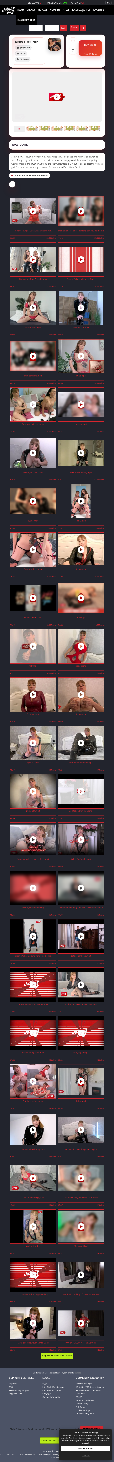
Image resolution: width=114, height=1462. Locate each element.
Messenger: (57, 2)
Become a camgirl (84, 1383)
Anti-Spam (81, 1407)
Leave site (86, 1456)
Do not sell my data (85, 1413)
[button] (57, 144)
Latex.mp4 (81, 1101)
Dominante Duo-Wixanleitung (33, 279)
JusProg (78, 1373)
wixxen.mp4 (81, 424)
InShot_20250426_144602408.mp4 (81, 1004)
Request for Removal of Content (57, 1355)
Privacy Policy (82, 1403)
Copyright (46, 1393)
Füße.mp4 (81, 376)
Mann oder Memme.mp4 (81, 763)
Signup (74, 27)
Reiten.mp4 (81, 569)
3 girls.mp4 (33, 521)
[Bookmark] (73, 51)
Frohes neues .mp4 (33, 618)
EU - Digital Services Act (53, 1387)
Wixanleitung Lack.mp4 (33, 1053)
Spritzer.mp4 (33, 763)
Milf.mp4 (33, 666)
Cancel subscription (51, 1390)
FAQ (11, 1387)
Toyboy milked (81, 1246)
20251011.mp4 (33, 811)
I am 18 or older (85, 1448)
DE (108, 2)
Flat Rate (55, 10)
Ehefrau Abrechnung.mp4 (33, 1149)
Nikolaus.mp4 (81, 666)
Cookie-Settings (83, 1410)
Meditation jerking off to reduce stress (81, 1294)
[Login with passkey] (83, 28)
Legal (44, 1383)
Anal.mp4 (81, 618)
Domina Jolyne (81, 10)
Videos (31, 10)
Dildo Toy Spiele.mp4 (81, 859)
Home (20, 10)
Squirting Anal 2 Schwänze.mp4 (33, 1004)
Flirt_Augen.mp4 (81, 1053)
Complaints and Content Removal (57, 1440)
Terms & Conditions (85, 1400)
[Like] (73, 41)
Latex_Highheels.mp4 (81, 956)
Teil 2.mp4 (81, 521)
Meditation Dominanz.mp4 (81, 811)
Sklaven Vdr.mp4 (81, 328)
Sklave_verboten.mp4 (33, 473)
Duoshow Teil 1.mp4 (33, 569)
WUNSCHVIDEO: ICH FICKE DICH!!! (80, 1343)
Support (13, 1383)
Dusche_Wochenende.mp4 (33, 908)
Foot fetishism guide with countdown (81, 1198)
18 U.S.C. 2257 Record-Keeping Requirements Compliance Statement (90, 1390)
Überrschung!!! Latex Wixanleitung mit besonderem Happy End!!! (33, 231)
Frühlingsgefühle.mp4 (33, 1101)
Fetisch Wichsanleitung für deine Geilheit (33, 956)
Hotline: (78, 2)
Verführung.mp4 (33, 328)
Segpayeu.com (16, 1393)
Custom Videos (26, 20)
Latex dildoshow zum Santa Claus (33, 1343)
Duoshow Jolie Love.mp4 (33, 424)
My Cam (42, 10)
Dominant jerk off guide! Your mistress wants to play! (81, 908)
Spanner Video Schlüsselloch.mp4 (33, 859)
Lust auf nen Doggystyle (33, 1198)
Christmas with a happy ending (33, 1294)
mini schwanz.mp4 (33, 376)
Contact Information (51, 1397)
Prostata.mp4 (33, 714)
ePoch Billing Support (19, 1390)
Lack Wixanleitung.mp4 (81, 473)
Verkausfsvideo (33, 1246)
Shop (66, 10)
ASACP (79, 1397)
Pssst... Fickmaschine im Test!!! (81, 279)
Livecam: (36, 2)
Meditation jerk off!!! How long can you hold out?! (81, 231)
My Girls (98, 10)
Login (63, 28)
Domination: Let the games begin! (81, 1149)
